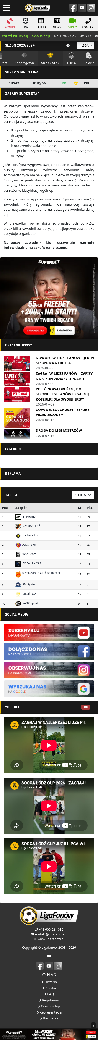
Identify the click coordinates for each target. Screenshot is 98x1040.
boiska (85, 36)
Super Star (50, 62)
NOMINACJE (41, 36)
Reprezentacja (50, 1012)
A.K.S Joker (29, 544)
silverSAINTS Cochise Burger (40, 573)
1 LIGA (84, 45)
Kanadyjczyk (24, 62)
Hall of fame (65, 36)
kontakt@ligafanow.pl (51, 934)
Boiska (50, 988)
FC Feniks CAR (31, 563)
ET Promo (28, 516)
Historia (50, 982)
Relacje (88, 62)
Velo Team (28, 554)
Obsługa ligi (50, 1006)
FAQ (50, 994)
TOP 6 (71, 62)
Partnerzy (50, 1018)
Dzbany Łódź (30, 526)
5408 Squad (29, 603)
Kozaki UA (28, 594)
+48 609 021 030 (51, 929)
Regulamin (50, 1000)
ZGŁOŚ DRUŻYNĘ (15, 36)
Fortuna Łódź (31, 535)
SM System (29, 584)
